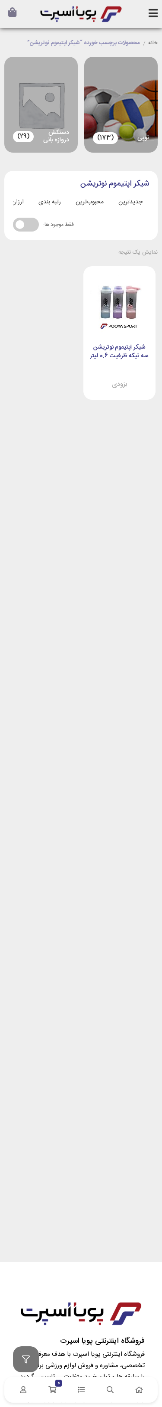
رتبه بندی (49, 202)
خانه (153, 43)
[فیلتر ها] (26, 1359)
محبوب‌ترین (90, 202)
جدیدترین (130, 202)
